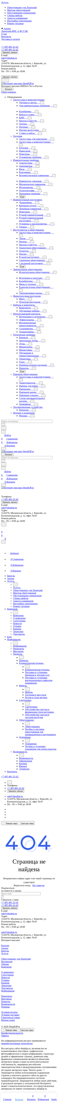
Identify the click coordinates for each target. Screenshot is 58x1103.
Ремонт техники (15, 23)
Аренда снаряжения (17, 18)
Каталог (5, 945)
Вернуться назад (22, 885)
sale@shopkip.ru (9, 58)
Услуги (4, 953)
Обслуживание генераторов (21, 13)
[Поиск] (3, 524)
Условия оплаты (9, 1012)
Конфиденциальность (12, 1033)
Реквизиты (6, 996)
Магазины (6, 999)
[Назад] (15, 584)
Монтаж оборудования (18, 10)
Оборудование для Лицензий (22, 7)
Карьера (5, 983)
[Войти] (2, 528)
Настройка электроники (19, 21)
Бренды (5, 951)
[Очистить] (3, 424)
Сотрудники (7, 975)
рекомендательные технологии (17, 1043)
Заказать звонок (9, 52)
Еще (22, 197)
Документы (7, 988)
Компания (6, 967)
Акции (4, 948)
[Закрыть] (3, 541)
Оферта (5, 1035)
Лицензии (6, 985)
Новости (5, 977)
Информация (7, 991)
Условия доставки (10, 1015)
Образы (5, 964)
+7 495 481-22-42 (9, 47)
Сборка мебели (14, 15)
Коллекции (6, 961)
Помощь (5, 1007)
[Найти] (3, 428)
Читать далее (35, 1070)
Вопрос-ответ (8, 1020)
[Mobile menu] (3, 484)
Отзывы (5, 980)
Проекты (5, 1001)
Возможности (8, 1004)
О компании (7, 972)
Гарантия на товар (10, 1017)
